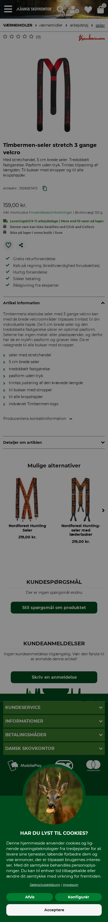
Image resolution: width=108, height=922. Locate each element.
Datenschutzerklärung (45, 885)
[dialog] (54, 461)
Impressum (70, 885)
